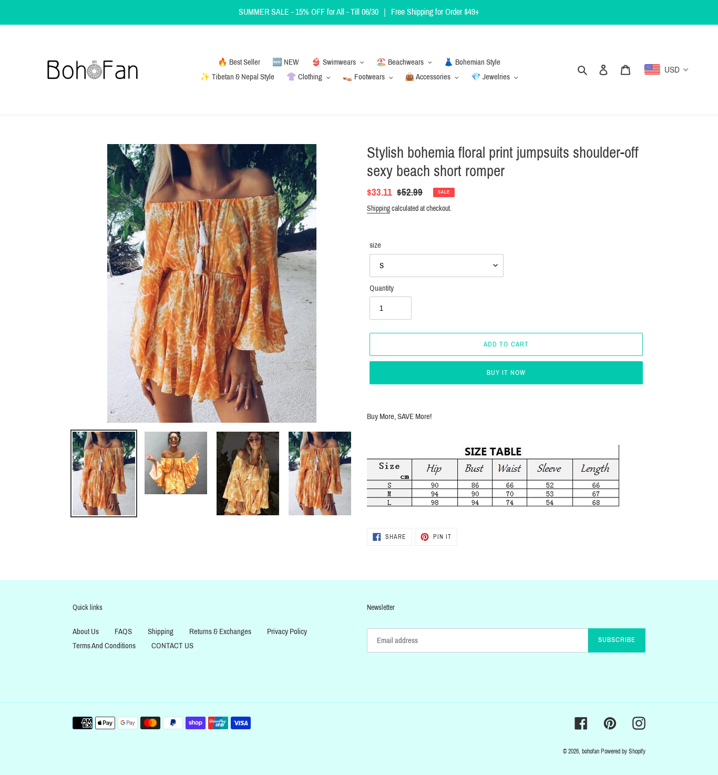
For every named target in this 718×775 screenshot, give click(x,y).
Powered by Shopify (623, 751)
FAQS (123, 631)
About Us (86, 631)
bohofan (590, 751)
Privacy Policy (287, 631)
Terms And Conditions (104, 645)
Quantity (382, 288)
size (375, 245)
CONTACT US (172, 645)
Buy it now (506, 372)
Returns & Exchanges (220, 631)
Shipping (378, 208)
